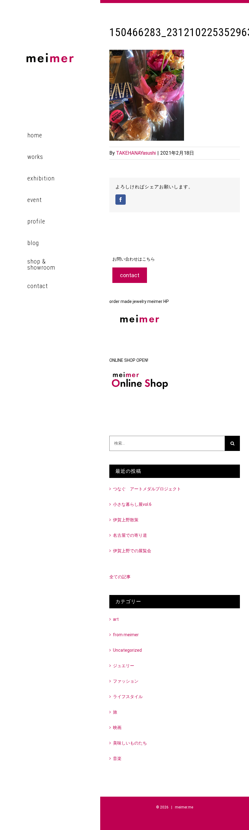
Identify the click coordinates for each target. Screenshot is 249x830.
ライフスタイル (128, 696)
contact (129, 275)
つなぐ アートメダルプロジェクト (147, 488)
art (116, 619)
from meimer (126, 634)
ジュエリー (123, 665)
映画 (117, 727)
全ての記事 (120, 576)
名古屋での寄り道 (130, 535)
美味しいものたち (130, 743)
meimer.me (184, 807)
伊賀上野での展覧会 (132, 550)
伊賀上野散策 (125, 519)
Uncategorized (127, 650)
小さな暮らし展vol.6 (132, 504)
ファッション (125, 681)
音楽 (117, 758)
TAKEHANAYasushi (136, 153)
